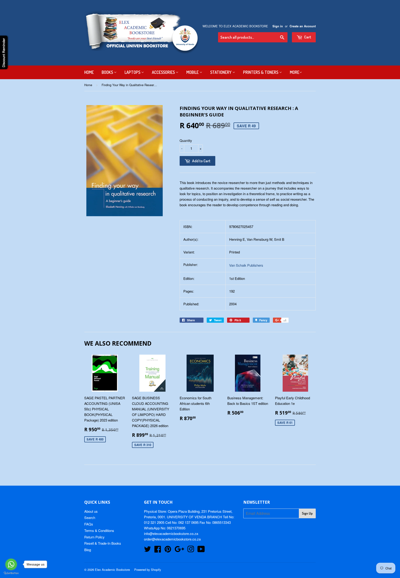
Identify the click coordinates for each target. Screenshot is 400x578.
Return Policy (94, 536)
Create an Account (303, 26)
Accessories (164, 72)
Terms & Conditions (99, 530)
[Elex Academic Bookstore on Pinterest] (167, 550)
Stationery (221, 72)
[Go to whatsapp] (11, 564)
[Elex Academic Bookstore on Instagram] (190, 550)
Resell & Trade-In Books (102, 543)
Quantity (186, 140)
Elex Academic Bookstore (112, 569)
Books (108, 72)
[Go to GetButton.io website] (11, 573)
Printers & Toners (261, 72)
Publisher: (190, 264)
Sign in (277, 26)
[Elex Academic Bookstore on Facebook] (157, 550)
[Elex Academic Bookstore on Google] (179, 550)
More (294, 72)
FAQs (88, 524)
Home (89, 72)
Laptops (133, 72)
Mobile (193, 72)
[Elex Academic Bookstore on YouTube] (201, 550)
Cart (307, 36)
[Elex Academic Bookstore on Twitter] (147, 550)
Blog (87, 549)
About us (91, 511)
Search (89, 517)
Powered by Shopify (147, 569)
